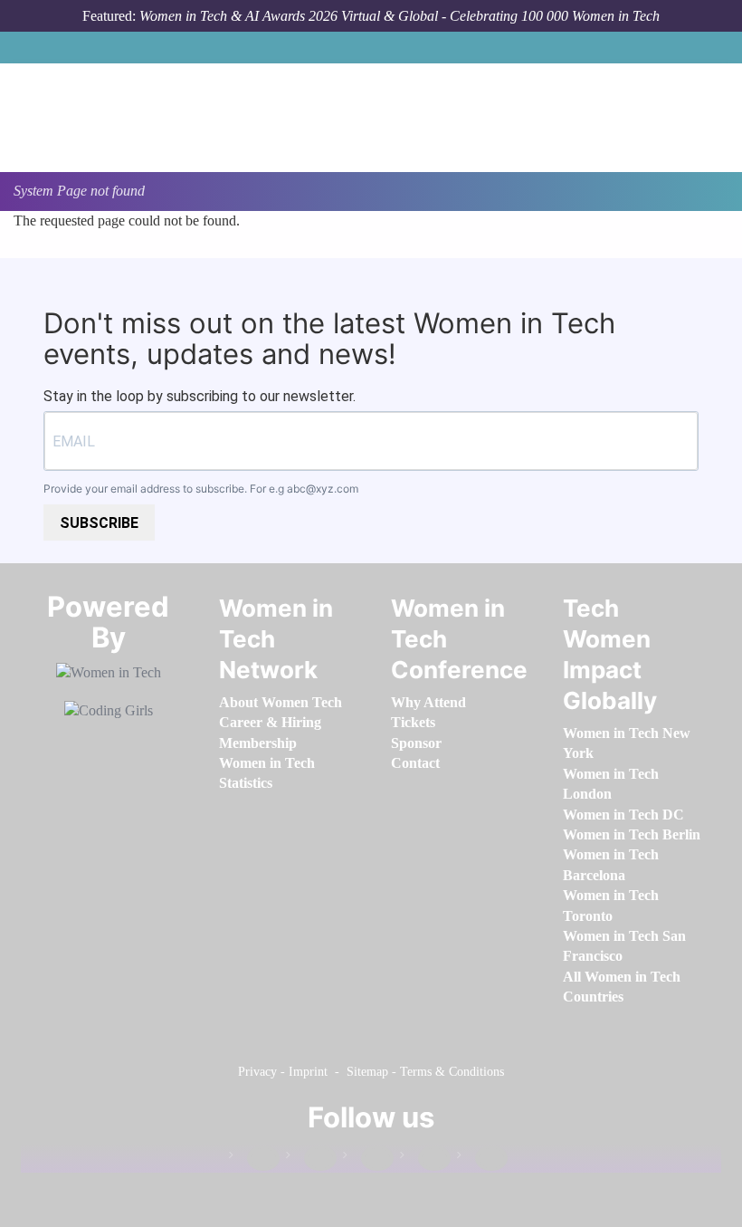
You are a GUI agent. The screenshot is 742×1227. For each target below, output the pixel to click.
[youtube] (482, 1159)
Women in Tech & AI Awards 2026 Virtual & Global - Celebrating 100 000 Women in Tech (399, 16)
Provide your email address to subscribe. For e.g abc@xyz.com (200, 488)
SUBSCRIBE (99, 523)
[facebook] (254, 1159)
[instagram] (368, 1159)
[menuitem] (280, 702)
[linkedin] (311, 1159)
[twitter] (425, 1159)
